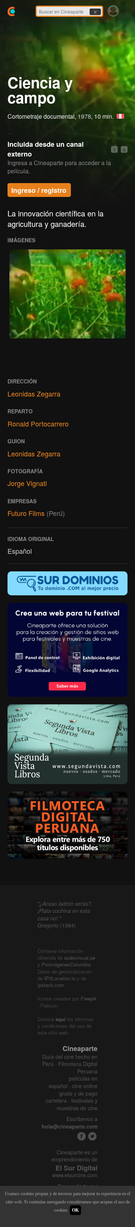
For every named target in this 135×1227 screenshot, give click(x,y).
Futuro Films (26, 513)
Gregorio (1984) (57, 925)
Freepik (89, 998)
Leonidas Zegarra (34, 393)
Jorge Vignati (27, 483)
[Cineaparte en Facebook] (81, 1136)
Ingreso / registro (38, 190)
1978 (84, 116)
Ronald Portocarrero (38, 423)
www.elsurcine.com (75, 1175)
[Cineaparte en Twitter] (92, 1136)
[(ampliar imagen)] (67, 293)
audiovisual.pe (79, 957)
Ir (95, 12)
